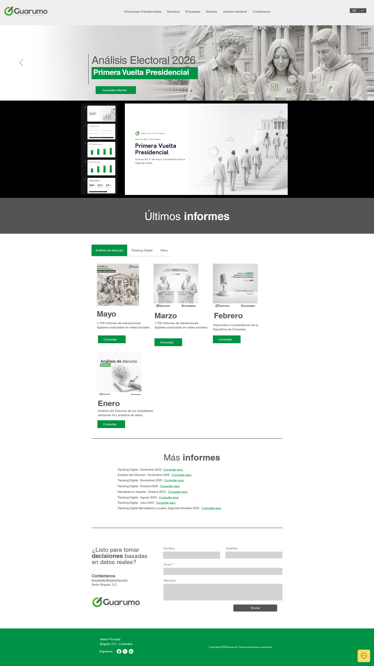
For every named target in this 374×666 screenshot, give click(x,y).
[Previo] (21, 63)
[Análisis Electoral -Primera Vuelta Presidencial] (183, 91)
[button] (173, 12)
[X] (125, 651)
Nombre (169, 548)
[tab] (109, 250)
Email (168, 564)
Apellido (232, 548)
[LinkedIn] (131, 651)
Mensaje (170, 580)
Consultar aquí (173, 469)
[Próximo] (353, 63)
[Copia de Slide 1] (191, 91)
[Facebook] (119, 651)
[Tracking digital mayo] (187, 91)
